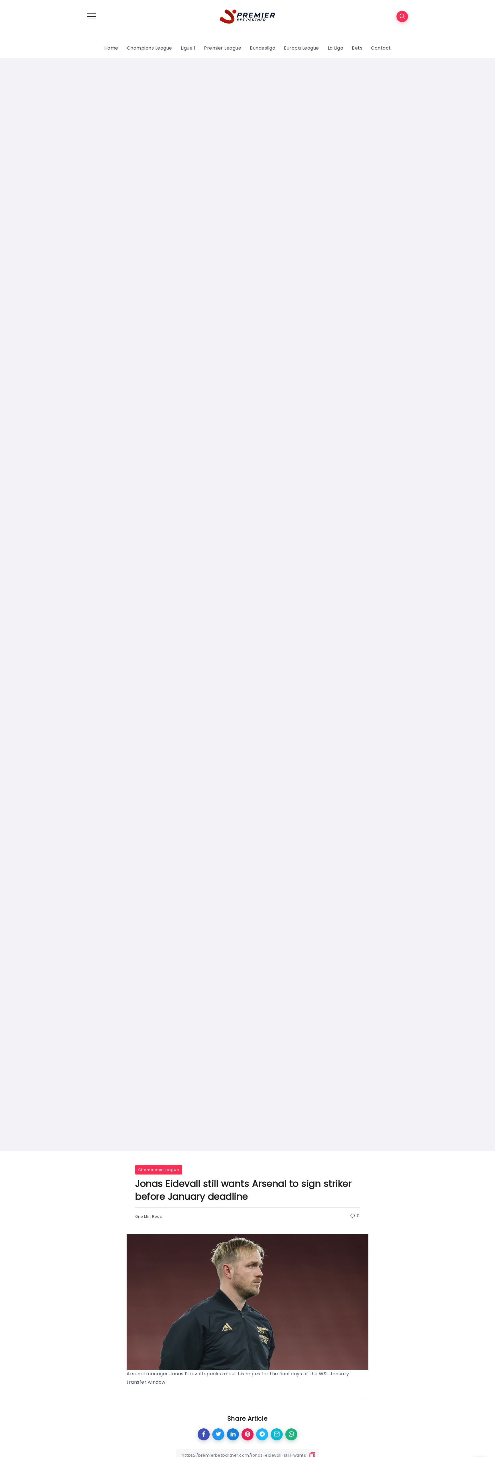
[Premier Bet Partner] (247, 16)
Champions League (158, 1169)
